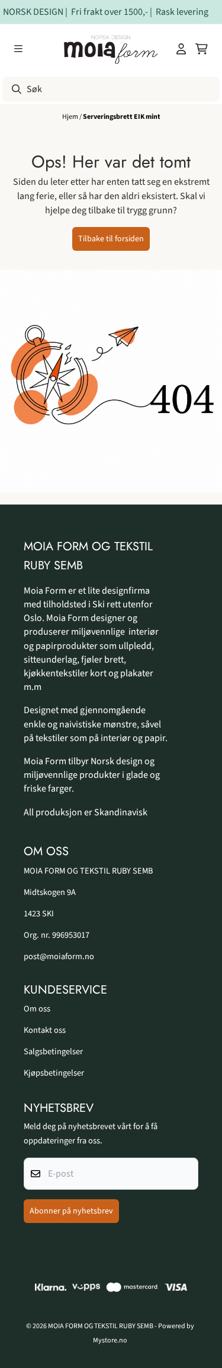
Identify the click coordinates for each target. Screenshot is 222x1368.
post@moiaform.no (59, 956)
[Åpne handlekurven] (202, 49)
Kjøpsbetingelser (54, 1073)
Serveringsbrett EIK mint (121, 117)
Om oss (37, 1009)
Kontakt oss (45, 1030)
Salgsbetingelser (53, 1051)
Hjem (70, 117)
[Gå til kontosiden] (181, 49)
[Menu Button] (18, 48)
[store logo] (111, 49)
